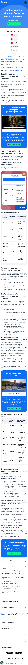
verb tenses (9, 58)
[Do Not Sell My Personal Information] (2, 662)
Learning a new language (7, 56)
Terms (16, 663)
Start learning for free (14, 24)
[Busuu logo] (4, 2)
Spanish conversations (16, 70)
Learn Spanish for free (14, 553)
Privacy (21, 663)
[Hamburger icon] (25, 2)
